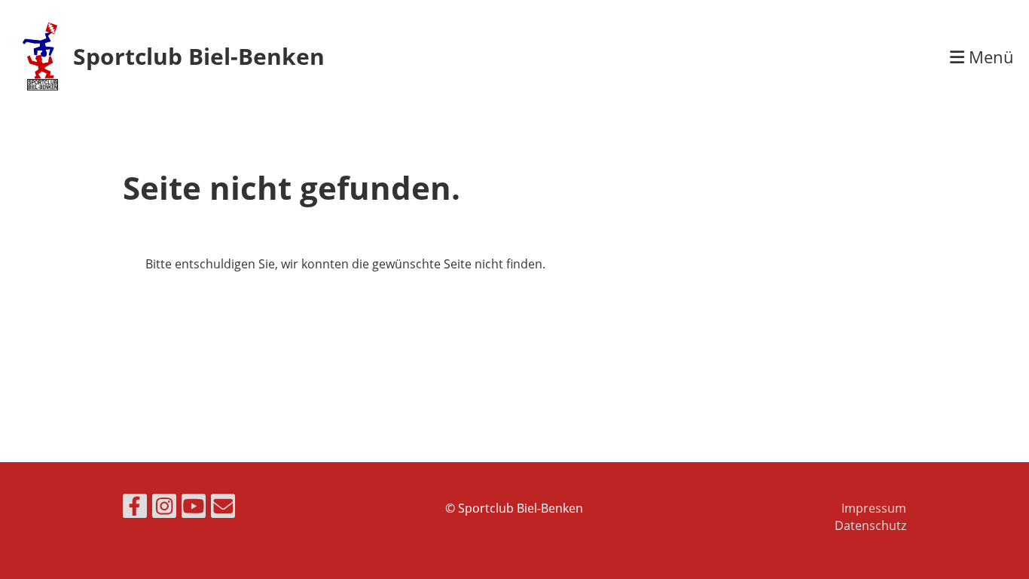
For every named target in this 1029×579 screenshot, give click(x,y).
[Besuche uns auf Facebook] (135, 508)
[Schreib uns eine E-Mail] (223, 508)
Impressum (873, 508)
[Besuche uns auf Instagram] (164, 508)
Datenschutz (870, 525)
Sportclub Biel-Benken (199, 56)
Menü (989, 56)
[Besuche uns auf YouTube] (194, 508)
